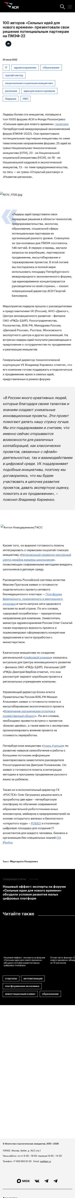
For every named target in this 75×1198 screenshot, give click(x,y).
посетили (61, 123)
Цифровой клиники (38, 657)
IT (6, 67)
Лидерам (10, 98)
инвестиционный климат (20, 993)
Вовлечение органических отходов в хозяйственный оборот (29, 713)
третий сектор (14, 75)
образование (51, 67)
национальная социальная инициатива (29, 83)
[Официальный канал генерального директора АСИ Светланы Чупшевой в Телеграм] (56, 1181)
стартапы (11, 978)
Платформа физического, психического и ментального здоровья (33, 598)
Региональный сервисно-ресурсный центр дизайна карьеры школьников (37, 556)
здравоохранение (25, 67)
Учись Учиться (53, 745)
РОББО (36, 823)
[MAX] (23, 1181)
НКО (25, 98)
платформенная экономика (22, 986)
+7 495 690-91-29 (22, 1161)
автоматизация (32, 978)
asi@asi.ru (45, 1161)
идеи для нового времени (39, 91)
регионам (11, 91)
